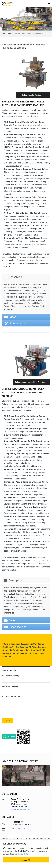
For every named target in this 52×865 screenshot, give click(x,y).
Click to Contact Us (18, 828)
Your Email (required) (10, 686)
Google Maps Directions (20, 809)
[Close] (49, 841)
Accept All (26, 860)
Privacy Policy (23, 854)
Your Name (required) (10, 675)
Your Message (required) (11, 696)
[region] (26, 852)
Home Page (6, 33)
